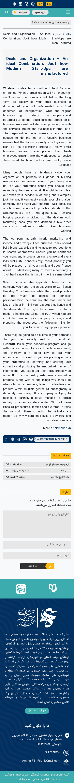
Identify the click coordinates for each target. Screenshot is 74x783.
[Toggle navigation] (68, 12)
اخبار (58, 34)
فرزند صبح (40, 12)
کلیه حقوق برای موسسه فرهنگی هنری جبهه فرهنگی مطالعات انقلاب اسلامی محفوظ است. (37, 777)
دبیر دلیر (23, 12)
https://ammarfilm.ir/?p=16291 (51, 439)
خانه (68, 34)
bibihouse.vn (63, 428)
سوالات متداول (37, 710)
